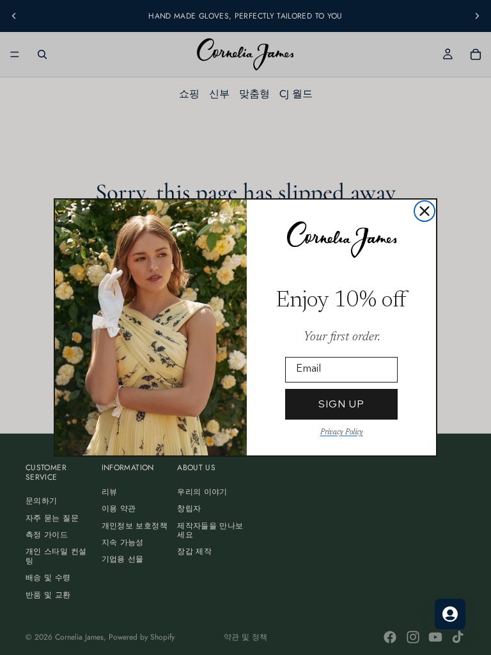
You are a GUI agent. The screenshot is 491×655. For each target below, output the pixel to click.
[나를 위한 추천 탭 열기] (450, 614)
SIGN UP (341, 404)
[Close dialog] (424, 211)
